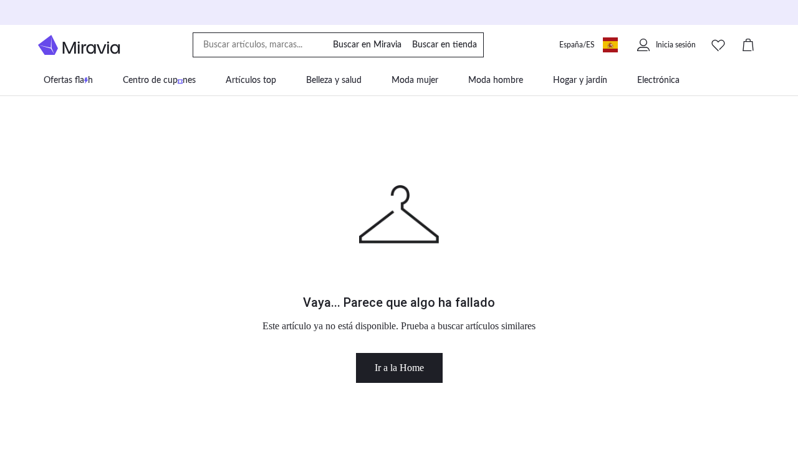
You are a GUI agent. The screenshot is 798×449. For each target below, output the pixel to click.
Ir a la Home (399, 367)
